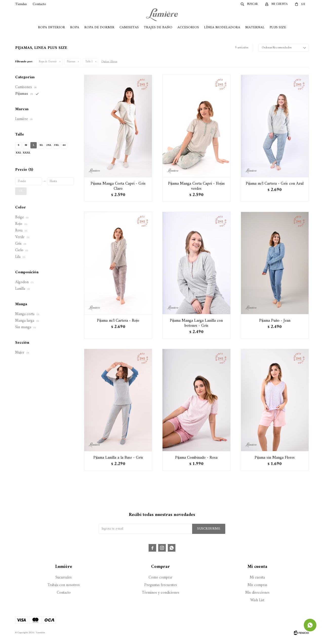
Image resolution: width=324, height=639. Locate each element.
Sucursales (63, 577)
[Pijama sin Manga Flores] (275, 400)
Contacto (39, 4)
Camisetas (129, 27)
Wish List (257, 600)
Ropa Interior (51, 27)
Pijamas (71, 61)
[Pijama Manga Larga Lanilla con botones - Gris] (196, 263)
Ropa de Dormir (99, 27)
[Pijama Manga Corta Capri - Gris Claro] (118, 126)
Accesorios (188, 27)
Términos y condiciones (160, 592)
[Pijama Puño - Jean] (275, 263)
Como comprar (160, 577)
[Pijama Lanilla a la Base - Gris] (118, 400)
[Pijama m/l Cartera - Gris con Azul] (275, 126)
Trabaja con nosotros (64, 585)
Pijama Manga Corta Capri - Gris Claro (118, 186)
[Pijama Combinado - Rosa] (196, 400)
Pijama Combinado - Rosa (196, 457)
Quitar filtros (109, 61)
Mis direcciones (257, 592)
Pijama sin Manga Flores (275, 457)
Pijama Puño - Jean (274, 320)
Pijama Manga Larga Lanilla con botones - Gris (196, 323)
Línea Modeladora (222, 27)
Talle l (88, 61)
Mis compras (257, 585)
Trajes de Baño (158, 27)
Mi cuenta (257, 577)
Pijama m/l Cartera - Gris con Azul (274, 183)
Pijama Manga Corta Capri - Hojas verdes (196, 186)
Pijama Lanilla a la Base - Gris (118, 457)
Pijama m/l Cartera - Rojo (118, 320)
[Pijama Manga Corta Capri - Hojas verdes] (196, 126)
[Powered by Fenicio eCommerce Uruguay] (301, 632)
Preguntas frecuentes (160, 585)
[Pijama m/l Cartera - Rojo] (118, 263)
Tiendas (21, 4)
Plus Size (278, 27)
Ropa (74, 27)
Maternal (255, 27)
